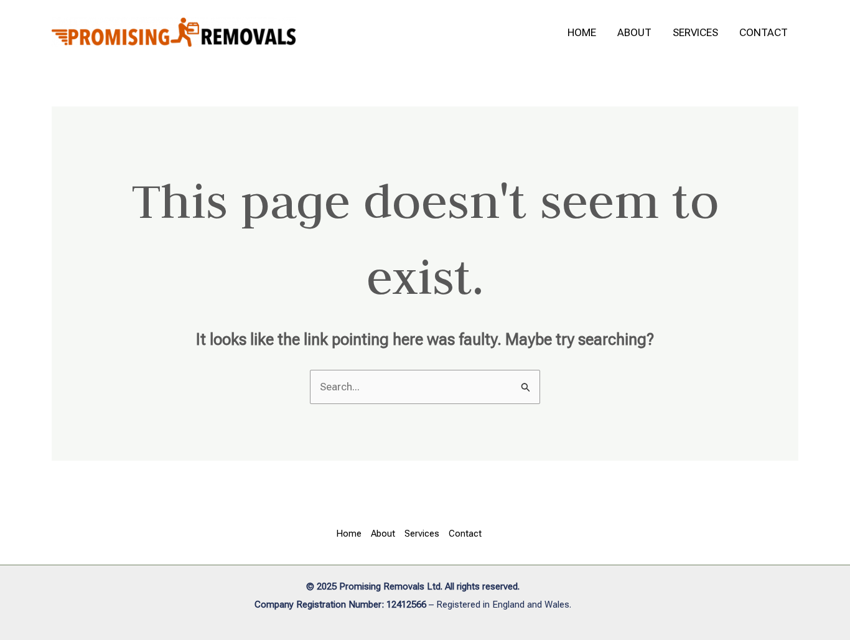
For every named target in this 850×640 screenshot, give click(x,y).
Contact (763, 32)
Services (695, 32)
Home (581, 32)
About (634, 32)
